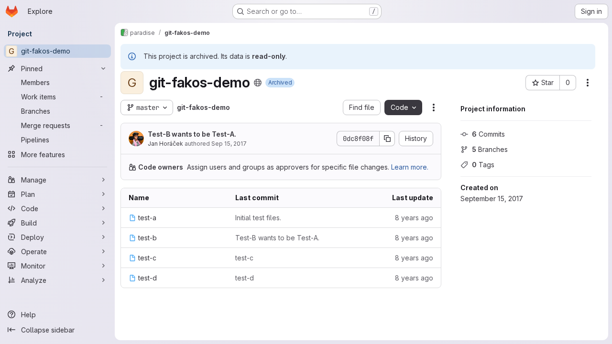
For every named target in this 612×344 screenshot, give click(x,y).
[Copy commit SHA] (387, 138)
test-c (244, 258)
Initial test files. (258, 218)
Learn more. (409, 167)
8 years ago (414, 218)
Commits (488, 134)
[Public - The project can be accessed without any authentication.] (258, 82)
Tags (483, 165)
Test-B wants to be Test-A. (192, 134)
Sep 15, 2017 (229, 143)
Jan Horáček (165, 143)
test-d (244, 278)
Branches (490, 149)
